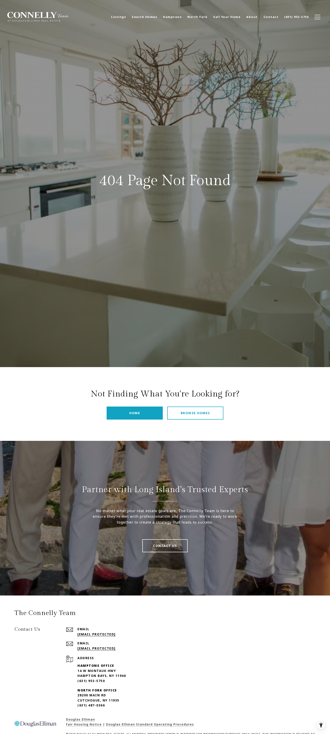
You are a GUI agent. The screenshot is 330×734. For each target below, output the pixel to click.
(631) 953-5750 (91, 681)
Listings (118, 17)
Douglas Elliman (80, 719)
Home (134, 413)
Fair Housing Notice (84, 724)
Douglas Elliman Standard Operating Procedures (150, 724)
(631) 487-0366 (91, 705)
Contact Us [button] (165, 545)
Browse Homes (195, 413)
